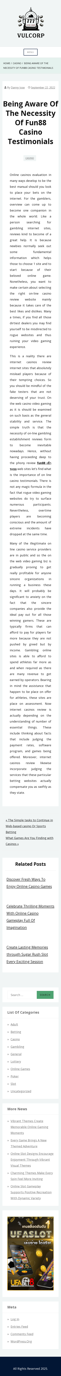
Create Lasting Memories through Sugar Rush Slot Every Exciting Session (27, 954)
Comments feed (22, 1334)
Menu (30, 52)
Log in (15, 1319)
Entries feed (19, 1327)
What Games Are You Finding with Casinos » (29, 841)
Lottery (16, 1061)
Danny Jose (18, 87)
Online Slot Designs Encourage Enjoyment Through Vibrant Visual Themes (32, 1159)
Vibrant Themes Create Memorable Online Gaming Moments (29, 1127)
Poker (15, 1076)
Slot (13, 1084)
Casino (30, 158)
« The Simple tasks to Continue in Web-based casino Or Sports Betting (29, 826)
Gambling (17, 1047)
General (16, 1054)
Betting (16, 1032)
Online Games (20, 1069)
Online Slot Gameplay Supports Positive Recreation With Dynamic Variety (31, 1192)
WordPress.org (21, 1341)
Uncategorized (21, 1091)
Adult (14, 1024)
